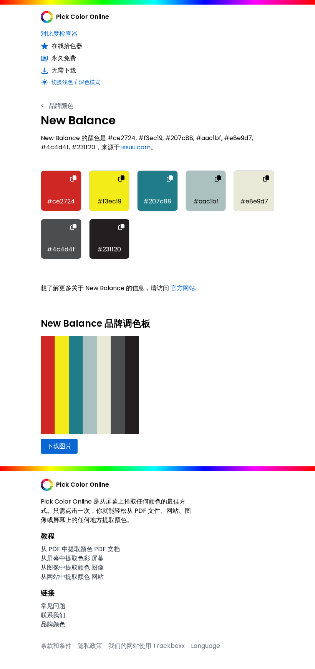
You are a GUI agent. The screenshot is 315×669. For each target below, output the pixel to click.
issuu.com (136, 147)
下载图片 (59, 446)
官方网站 (183, 288)
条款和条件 (56, 645)
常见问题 (53, 605)
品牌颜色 (57, 105)
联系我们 (53, 615)
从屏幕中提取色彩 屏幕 (72, 558)
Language (205, 645)
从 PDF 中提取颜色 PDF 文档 (80, 549)
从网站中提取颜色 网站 (72, 576)
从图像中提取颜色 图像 (72, 567)
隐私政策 (90, 645)
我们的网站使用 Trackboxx (146, 645)
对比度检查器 (59, 33)
